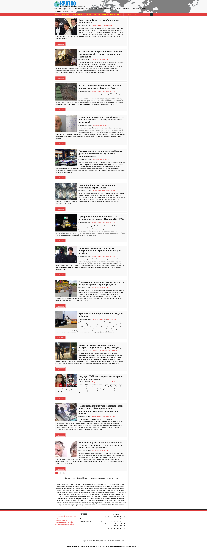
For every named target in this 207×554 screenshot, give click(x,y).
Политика (88, 9)
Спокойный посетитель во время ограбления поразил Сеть (97, 186)
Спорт (116, 9)
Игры (111, 8)
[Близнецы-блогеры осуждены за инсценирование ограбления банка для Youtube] (66, 254)
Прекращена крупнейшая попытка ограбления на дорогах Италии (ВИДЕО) (101, 218)
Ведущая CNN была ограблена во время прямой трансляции (101, 377)
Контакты (128, 14)
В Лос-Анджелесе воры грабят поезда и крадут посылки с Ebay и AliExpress (100, 87)
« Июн (106, 532)
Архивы (82, 519)
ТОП (134, 9)
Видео (70, 8)
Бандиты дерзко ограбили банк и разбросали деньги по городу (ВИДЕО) (100, 346)
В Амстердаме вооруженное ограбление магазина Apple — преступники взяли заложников (100, 54)
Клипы (125, 8)
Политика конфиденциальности (65, 516)
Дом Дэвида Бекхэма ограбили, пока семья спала (99, 21)
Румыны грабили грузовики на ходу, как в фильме (101, 315)
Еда (87, 8)
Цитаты (88, 14)
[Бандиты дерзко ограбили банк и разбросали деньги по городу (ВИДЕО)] (66, 351)
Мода (129, 8)
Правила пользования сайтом (64, 522)
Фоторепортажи (145, 9)
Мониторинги (77, 14)
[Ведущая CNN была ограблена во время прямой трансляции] (66, 380)
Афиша (65, 8)
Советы (111, 9)
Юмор (72, 11)
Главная (57, 14)
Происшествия (97, 9)
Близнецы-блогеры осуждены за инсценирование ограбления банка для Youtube (100, 251)
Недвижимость (59, 9)
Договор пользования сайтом (64, 524)
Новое (76, 9)
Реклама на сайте (61, 520)
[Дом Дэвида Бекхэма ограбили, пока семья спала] (66, 26)
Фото (138, 9)
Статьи (121, 9)
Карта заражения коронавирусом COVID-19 (107, 14)
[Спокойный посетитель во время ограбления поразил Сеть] (66, 191)
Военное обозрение (79, 8)
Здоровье (106, 8)
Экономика (66, 11)
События (105, 9)
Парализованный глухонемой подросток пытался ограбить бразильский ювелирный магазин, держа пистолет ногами (101, 409)
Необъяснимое (69, 9)
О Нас (136, 14)
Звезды (100, 8)
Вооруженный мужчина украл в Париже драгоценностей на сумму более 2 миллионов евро (101, 154)
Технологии (128, 9)
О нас (57, 518)
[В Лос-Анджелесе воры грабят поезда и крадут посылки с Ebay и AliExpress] (66, 91)
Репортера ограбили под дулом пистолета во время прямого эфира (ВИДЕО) (101, 283)
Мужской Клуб (137, 8)
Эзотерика (58, 11)
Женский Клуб (93, 8)
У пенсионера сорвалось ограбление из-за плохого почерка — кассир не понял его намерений (101, 120)
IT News (55, 8)
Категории (65, 14)
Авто (60, 8)
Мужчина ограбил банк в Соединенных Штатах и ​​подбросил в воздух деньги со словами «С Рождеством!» (100, 445)
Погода (82, 9)
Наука (144, 8)
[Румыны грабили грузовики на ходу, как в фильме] (66, 319)
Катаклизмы (118, 8)
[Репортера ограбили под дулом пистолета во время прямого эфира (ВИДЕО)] (66, 288)
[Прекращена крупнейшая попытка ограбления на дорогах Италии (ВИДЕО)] (66, 222)
